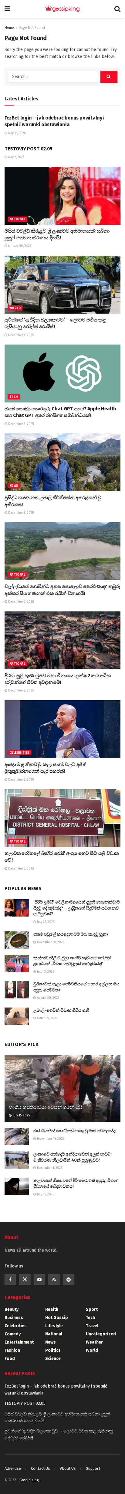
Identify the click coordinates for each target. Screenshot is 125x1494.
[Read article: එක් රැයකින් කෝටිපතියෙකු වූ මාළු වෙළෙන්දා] (17, 1136)
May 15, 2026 (16, 133)
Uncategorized (101, 1334)
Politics (53, 1350)
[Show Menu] (7, 9)
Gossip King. (30, 1480)
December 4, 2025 (20, 335)
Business (14, 1317)
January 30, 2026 (19, 246)
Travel (92, 1325)
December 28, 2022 (50, 942)
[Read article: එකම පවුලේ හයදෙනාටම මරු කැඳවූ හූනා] (17, 940)
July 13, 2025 (45, 972)
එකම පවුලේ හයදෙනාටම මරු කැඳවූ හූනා (70, 934)
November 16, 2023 (50, 1139)
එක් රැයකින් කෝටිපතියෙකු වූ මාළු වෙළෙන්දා (75, 1130)
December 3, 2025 (20, 424)
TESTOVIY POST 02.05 (28, 149)
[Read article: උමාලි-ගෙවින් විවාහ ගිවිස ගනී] (17, 1016)
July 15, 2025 (21, 1115)
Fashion (12, 1350)
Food (10, 1358)
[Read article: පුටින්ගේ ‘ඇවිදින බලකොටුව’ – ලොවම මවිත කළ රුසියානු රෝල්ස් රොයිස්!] (62, 285)
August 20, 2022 (47, 998)
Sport (92, 1309)
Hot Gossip (56, 1317)
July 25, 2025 (45, 922)
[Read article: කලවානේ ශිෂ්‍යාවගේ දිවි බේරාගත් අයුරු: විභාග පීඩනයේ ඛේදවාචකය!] (17, 1186)
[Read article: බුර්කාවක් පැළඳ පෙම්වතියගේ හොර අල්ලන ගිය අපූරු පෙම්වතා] (17, 989)
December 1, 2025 (49, 1168)
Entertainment (19, 1342)
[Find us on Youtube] (39, 1279)
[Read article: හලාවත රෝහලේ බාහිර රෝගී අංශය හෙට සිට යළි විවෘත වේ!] (62, 818)
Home (9, 27)
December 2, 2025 (20, 690)
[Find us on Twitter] (25, 1279)
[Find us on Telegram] (68, 1279)
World (15, 308)
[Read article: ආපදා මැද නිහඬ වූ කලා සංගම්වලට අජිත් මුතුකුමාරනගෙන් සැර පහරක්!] (62, 729)
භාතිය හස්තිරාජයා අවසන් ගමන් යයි (46, 1107)
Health (51, 1309)
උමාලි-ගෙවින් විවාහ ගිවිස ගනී (61, 1010)
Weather (94, 1342)
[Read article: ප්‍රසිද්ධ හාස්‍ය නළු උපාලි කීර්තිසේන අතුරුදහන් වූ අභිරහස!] (62, 462)
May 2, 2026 (15, 157)
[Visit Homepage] (62, 9)
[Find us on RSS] (54, 1279)
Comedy (13, 1334)
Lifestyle (54, 1325)
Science (53, 1358)
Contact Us (40, 1468)
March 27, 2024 (46, 1018)
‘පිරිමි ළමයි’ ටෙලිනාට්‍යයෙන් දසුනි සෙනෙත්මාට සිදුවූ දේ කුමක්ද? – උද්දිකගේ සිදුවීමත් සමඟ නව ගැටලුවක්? (76, 908)
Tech (13, 397)
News (13, 486)
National (17, 219)
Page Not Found (32, 27)
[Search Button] (117, 9)
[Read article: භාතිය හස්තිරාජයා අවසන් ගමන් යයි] (62, 1096)
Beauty (12, 1309)
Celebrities (19, 753)
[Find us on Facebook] (10, 1279)
